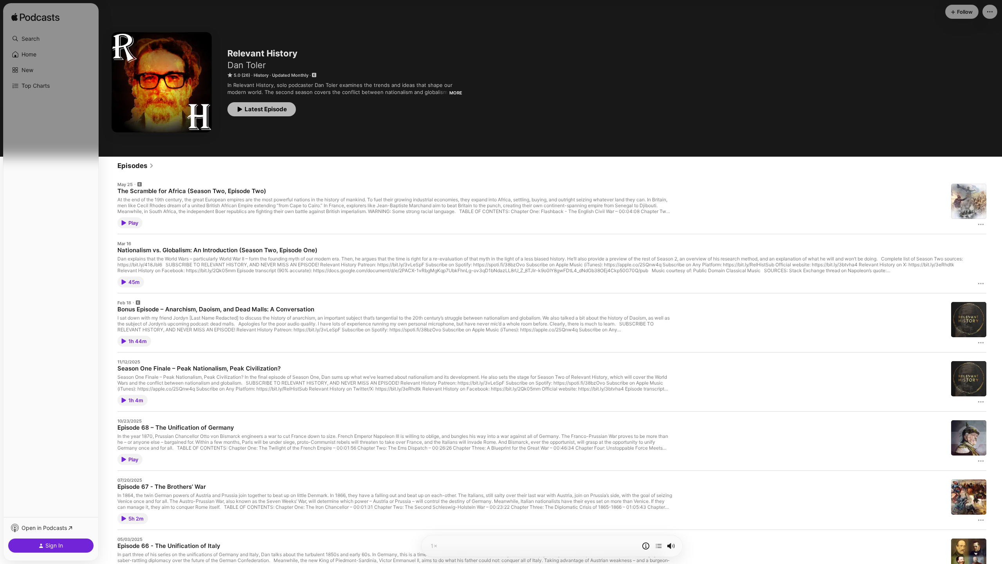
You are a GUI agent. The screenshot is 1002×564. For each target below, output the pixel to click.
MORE (455, 93)
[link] (135, 165)
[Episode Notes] (646, 545)
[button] (51, 38)
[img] (35, 18)
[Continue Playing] (658, 545)
